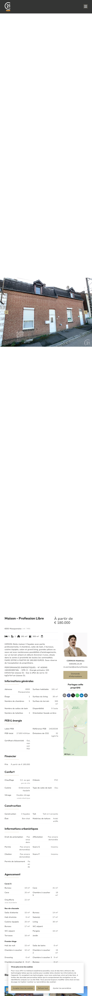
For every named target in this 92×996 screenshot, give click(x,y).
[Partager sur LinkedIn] (81, 695)
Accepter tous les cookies (23, 988)
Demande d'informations (75, 675)
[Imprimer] (86, 695)
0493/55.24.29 (75, 664)
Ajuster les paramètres (62, 988)
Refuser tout (43, 988)
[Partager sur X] (73, 695)
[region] (46, 312)
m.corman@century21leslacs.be (75, 667)
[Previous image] (6, 312)
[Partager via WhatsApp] (77, 695)
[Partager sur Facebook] (69, 695)
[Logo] (15, 6)
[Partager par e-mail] (64, 695)
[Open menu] (85, 6)
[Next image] (85, 312)
